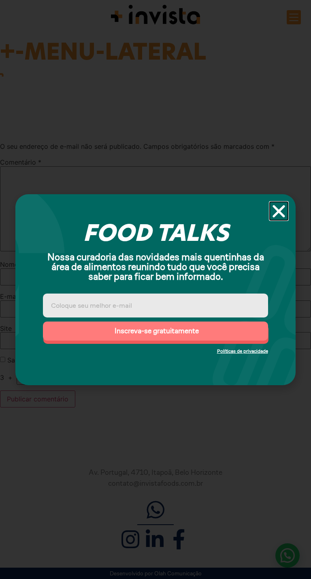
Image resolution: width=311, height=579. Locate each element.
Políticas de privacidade (242, 351)
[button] (279, 211)
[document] (155, 289)
